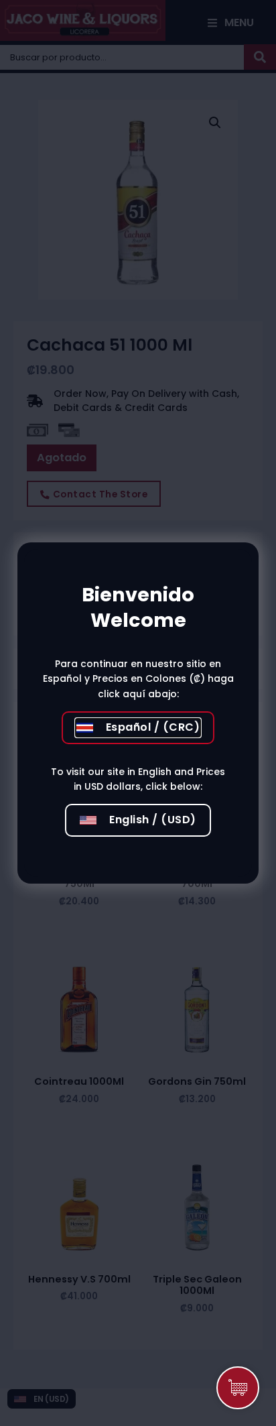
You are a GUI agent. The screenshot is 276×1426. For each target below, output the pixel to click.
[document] (138, 713)
